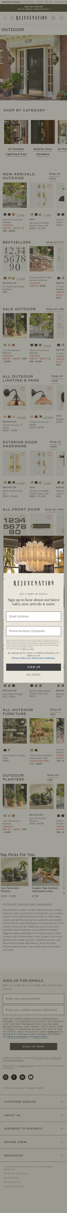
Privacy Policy (19, 658)
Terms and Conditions (43, 658)
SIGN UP (33, 667)
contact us (25, 649)
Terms (31, 649)
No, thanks (33, 674)
